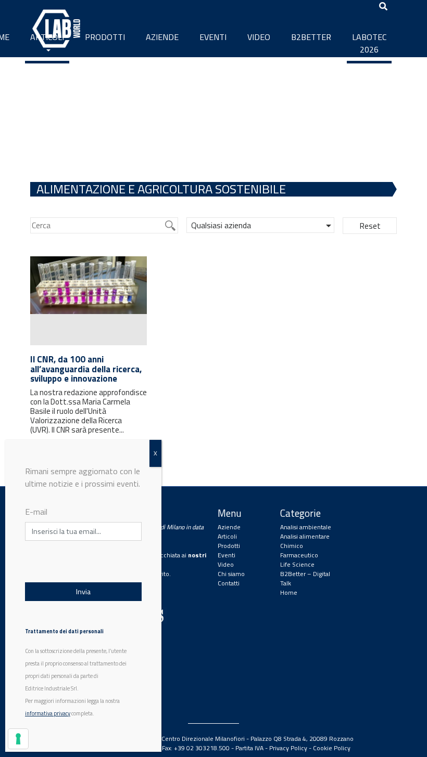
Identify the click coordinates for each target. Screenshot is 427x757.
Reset (370, 225)
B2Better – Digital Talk (305, 578)
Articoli (47, 37)
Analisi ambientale (305, 527)
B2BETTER (311, 37)
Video (258, 37)
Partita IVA (249, 748)
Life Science (297, 564)
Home (288, 592)
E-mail (36, 511)
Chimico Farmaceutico (299, 550)
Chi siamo (231, 574)
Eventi (213, 37)
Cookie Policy (331, 748)
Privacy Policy (288, 748)
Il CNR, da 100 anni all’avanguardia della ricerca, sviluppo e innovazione (86, 369)
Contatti (229, 583)
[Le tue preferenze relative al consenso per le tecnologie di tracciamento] (18, 739)
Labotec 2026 (369, 43)
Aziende (162, 37)
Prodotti (105, 37)
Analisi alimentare (305, 536)
